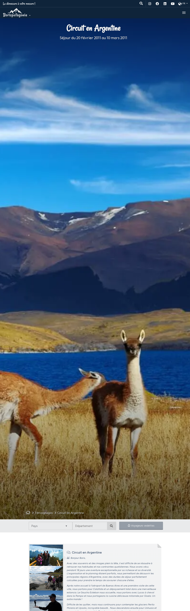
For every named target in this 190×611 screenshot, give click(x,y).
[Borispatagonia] (16, 12)
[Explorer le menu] (184, 12)
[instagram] (150, 3)
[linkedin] (165, 3)
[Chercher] (141, 3)
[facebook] (157, 3)
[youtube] (173, 3)
